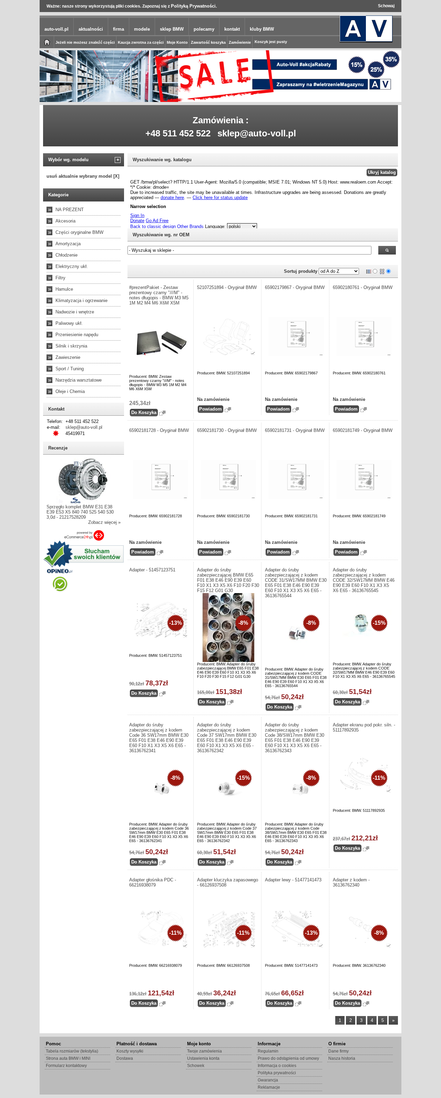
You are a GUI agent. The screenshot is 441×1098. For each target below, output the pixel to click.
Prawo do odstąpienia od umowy (288, 1058)
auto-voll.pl (56, 29)
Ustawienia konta (203, 1058)
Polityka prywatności (277, 1072)
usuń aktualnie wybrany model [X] (83, 176)
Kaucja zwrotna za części (141, 42)
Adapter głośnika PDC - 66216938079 (152, 882)
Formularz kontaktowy (66, 1065)
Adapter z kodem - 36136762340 (351, 882)
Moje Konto (177, 42)
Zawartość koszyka (208, 42)
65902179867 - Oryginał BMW (295, 287)
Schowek (195, 1065)
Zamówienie (240, 42)
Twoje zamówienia (204, 1051)
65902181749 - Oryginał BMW (362, 430)
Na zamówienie (213, 399)
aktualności (91, 29)
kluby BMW (262, 29)
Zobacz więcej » (104, 522)
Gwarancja (268, 1080)
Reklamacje (269, 1087)
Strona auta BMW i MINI (68, 1058)
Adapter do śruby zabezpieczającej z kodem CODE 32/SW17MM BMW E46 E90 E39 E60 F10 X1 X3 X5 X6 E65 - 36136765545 (363, 580)
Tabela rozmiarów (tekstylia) (72, 1051)
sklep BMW (172, 29)
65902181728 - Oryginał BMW (159, 430)
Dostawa (124, 1058)
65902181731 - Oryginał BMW (295, 430)
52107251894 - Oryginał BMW (227, 287)
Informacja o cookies (277, 1065)
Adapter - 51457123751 (152, 569)
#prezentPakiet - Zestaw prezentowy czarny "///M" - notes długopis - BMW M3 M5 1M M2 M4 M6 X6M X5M (158, 295)
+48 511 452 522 (178, 133)
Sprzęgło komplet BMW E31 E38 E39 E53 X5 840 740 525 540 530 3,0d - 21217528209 (80, 512)
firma (118, 29)
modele (142, 29)
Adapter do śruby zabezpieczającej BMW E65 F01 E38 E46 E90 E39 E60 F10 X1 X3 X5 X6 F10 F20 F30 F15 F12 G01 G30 (228, 580)
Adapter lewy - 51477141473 (293, 879)
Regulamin (268, 1051)
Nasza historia (341, 1058)
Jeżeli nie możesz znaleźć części (85, 42)
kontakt (232, 29)
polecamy (204, 29)
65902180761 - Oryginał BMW (362, 287)
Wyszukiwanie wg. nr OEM (161, 234)
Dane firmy (338, 1051)
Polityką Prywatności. (194, 6)
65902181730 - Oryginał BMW (227, 430)
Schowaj (386, 5)
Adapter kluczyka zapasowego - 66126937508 (227, 882)
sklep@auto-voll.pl (256, 133)
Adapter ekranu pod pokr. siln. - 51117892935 (364, 727)
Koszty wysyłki (129, 1051)
